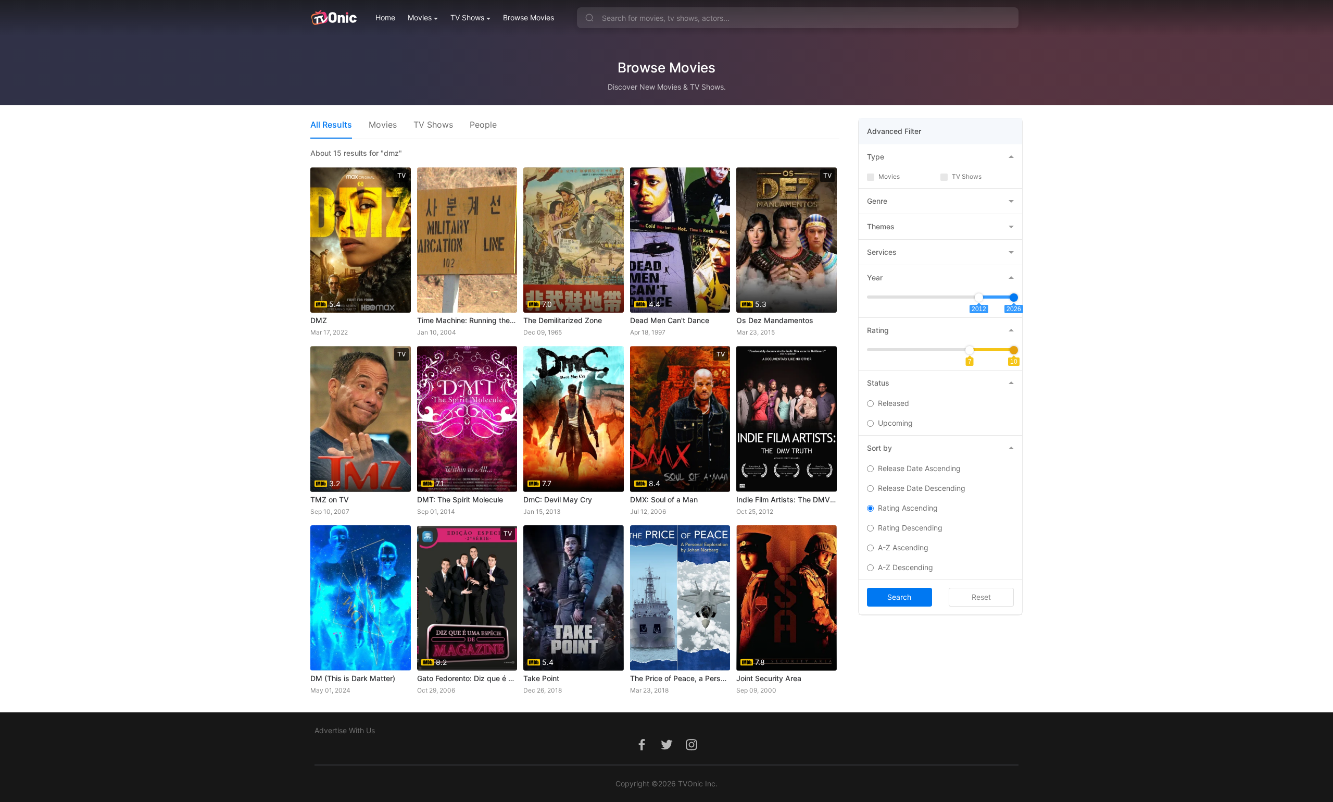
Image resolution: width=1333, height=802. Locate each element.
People (483, 124)
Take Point (541, 678)
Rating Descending (910, 527)
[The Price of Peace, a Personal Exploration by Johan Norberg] (680, 598)
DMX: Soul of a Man (664, 499)
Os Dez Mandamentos (774, 320)
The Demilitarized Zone (562, 320)
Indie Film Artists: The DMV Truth (786, 499)
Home (385, 17)
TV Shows (467, 17)
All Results (331, 124)
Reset (981, 597)
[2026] (1014, 297)
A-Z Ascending (903, 547)
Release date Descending (921, 488)
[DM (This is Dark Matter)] (360, 598)
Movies (420, 17)
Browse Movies (528, 17)
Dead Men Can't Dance (669, 320)
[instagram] (691, 750)
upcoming (895, 422)
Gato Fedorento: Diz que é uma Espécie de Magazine (467, 678)
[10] (1014, 350)
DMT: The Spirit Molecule (460, 499)
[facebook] (641, 750)
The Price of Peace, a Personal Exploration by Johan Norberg (680, 678)
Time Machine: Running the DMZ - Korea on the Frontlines (467, 320)
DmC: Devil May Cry (557, 499)
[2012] (979, 297)
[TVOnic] (333, 17)
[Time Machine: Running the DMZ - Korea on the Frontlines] (467, 240)
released (893, 403)
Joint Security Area (768, 678)
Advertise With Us (345, 730)
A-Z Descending (905, 567)
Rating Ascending (908, 507)
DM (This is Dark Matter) (352, 678)
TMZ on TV (329, 499)
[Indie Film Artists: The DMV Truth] (786, 418)
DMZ (318, 320)
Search (899, 597)
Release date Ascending (919, 468)
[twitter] (666, 750)
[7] (969, 350)
